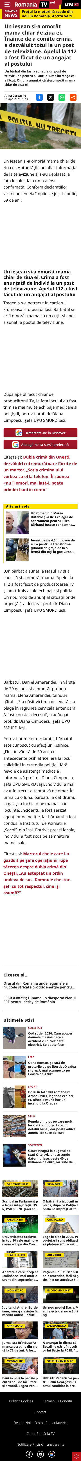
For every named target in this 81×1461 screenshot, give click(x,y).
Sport (32, 1086)
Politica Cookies (21, 1401)
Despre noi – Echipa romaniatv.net (41, 1423)
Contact (40, 1412)
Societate (35, 1028)
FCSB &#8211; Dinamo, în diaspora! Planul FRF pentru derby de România (39, 1000)
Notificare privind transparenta (40, 1444)
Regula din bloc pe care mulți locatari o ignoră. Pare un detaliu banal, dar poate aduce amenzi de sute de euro (51, 1127)
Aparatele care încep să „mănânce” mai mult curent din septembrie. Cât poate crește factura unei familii (20, 1276)
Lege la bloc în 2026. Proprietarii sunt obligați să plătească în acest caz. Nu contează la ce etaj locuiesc (61, 1240)
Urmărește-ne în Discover (45, 433)
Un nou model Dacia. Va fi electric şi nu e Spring (60, 1311)
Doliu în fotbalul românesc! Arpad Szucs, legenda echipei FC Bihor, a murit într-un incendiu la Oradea (50, 1097)
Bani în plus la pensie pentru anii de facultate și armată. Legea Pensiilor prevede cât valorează (20, 1382)
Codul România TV (41, 1433)
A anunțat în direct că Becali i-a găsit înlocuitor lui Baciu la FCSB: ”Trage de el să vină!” (60, 1346)
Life (31, 1057)
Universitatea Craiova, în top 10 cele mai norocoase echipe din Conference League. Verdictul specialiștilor (20, 1240)
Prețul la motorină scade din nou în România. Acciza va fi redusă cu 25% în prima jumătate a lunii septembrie (47, 13)
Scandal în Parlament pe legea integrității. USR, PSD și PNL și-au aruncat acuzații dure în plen (20, 1205)
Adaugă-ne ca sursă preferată (45, 444)
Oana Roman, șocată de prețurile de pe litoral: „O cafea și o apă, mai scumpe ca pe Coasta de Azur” (52, 1068)
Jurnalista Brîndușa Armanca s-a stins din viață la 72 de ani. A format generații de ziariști (20, 1346)
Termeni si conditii (57, 1401)
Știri (31, 1116)
